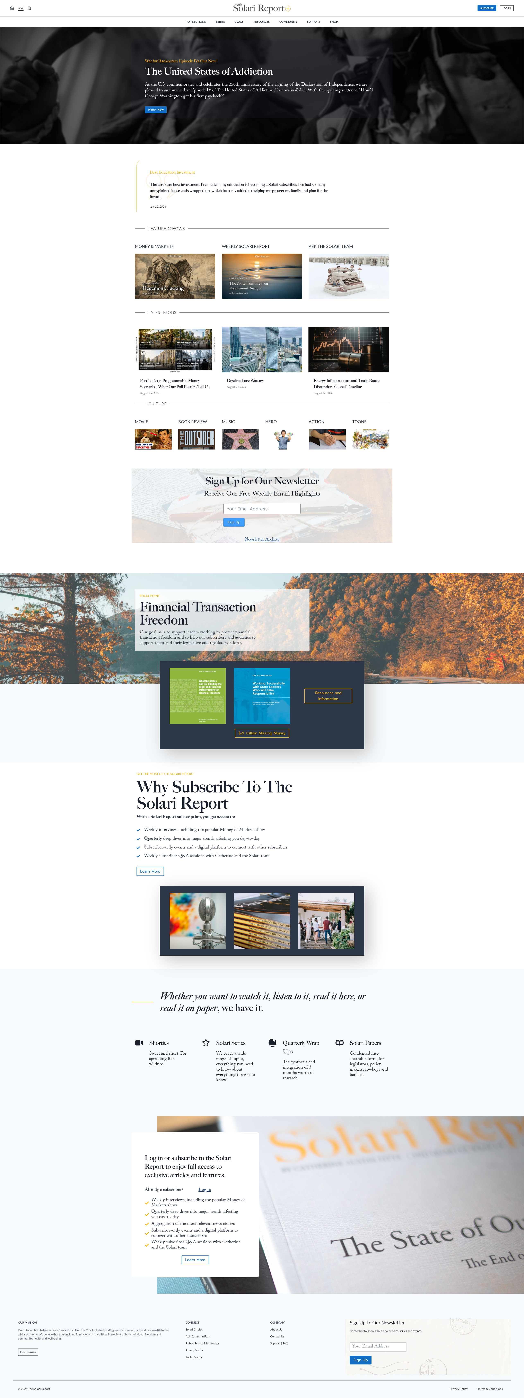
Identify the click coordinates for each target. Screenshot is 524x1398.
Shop (334, 21)
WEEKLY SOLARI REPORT (246, 246)
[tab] (254, 150)
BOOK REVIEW (192, 421)
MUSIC (228, 421)
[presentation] (175, 349)
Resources (261, 21)
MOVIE (141, 421)
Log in (205, 1190)
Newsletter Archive (262, 540)
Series (220, 21)
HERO (271, 421)
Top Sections (196, 21)
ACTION (316, 421)
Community (288, 21)
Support (313, 21)
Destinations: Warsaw (245, 380)
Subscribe (487, 8)
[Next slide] (517, 88)
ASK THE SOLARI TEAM (331, 246)
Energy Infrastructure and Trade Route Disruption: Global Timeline (346, 383)
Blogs (239, 21)
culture (157, 403)
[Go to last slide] (6, 88)
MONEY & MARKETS (154, 246)
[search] (13, 8)
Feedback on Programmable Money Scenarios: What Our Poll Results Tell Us (174, 383)
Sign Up (234, 522)
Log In (507, 8)
